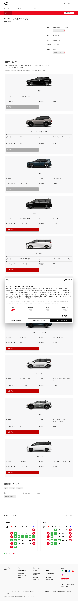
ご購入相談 (67, 12)
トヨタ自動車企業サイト (23, 570)
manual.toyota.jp (27, 288)
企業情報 (69, 591)
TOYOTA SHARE (50, 573)
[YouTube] (72, 571)
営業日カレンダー (58, 52)
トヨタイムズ (21, 573)
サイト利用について (16, 591)
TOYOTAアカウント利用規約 (43, 591)
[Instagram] (62, 575)
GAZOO (35, 570)
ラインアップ (7, 8)
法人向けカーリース (50, 577)
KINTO (47, 570)
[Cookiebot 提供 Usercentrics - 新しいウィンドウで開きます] (65, 280)
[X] (66, 571)
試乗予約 (10, 229)
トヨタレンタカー (37, 579)
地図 (55, 30)
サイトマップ (6, 591)
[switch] (30, 310)
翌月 (71, 515)
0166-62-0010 (56, 35)
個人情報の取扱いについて (28, 591)
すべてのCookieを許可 (61, 320)
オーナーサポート (20, 8)
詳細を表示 (65, 316)
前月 (67, 515)
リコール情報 (6, 593)
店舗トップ (7, 13)
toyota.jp (18, 288)
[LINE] (62, 571)
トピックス (36, 8)
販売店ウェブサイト (9, 496)
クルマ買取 (35, 577)
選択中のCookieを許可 (39, 320)
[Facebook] (69, 571)
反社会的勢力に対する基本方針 (58, 591)
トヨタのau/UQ (49, 579)
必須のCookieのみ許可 (17, 320)
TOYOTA (6, 3)
